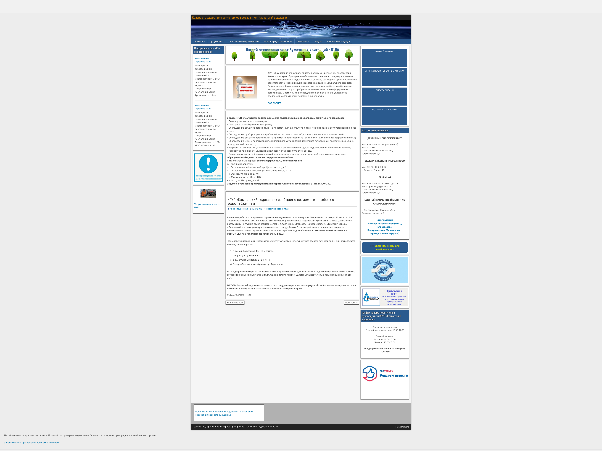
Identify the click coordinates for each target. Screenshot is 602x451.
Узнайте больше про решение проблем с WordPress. (32, 442)
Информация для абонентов (276, 41)
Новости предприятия (277, 208)
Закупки (318, 41)
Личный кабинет (384, 51)
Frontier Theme (402, 426)
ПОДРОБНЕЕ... (275, 103)
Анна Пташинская (239, 208)
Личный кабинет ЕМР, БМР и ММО (384, 71)
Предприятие (216, 41)
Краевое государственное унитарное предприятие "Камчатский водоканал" (240, 17)
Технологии (302, 41)
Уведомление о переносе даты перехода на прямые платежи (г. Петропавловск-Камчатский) (206, 60)
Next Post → (351, 302)
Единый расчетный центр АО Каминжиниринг (384, 201)
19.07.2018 (257, 208)
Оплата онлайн (385, 90)
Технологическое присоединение (244, 41)
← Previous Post (235, 302)
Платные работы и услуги (338, 41)
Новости (199, 41)
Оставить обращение (384, 109)
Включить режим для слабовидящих (387, 247)
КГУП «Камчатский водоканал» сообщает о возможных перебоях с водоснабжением (280, 201)
